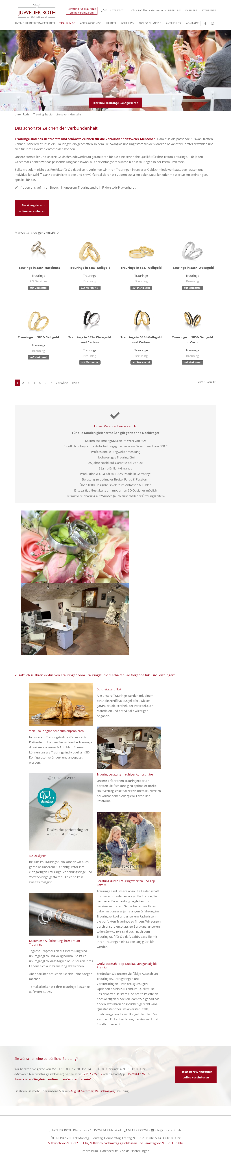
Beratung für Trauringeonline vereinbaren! (82, 10)
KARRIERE (191, 10)
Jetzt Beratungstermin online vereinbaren (197, 1074)
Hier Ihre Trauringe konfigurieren (115, 103)
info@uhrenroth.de (168, 1130)
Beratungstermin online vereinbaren (32, 208)
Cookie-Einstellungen (134, 1151)
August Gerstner (81, 1091)
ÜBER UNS (174, 10)
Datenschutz (109, 1151)
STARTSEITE (209, 10)
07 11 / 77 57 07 (113, 10)
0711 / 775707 (92, 1074)
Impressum (90, 1151)
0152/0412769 (136, 1074)
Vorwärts (62, 383)
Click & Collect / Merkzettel (147, 10)
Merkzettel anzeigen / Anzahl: (37, 233)
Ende (75, 383)
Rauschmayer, (105, 1091)
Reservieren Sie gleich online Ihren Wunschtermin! (52, 1079)
